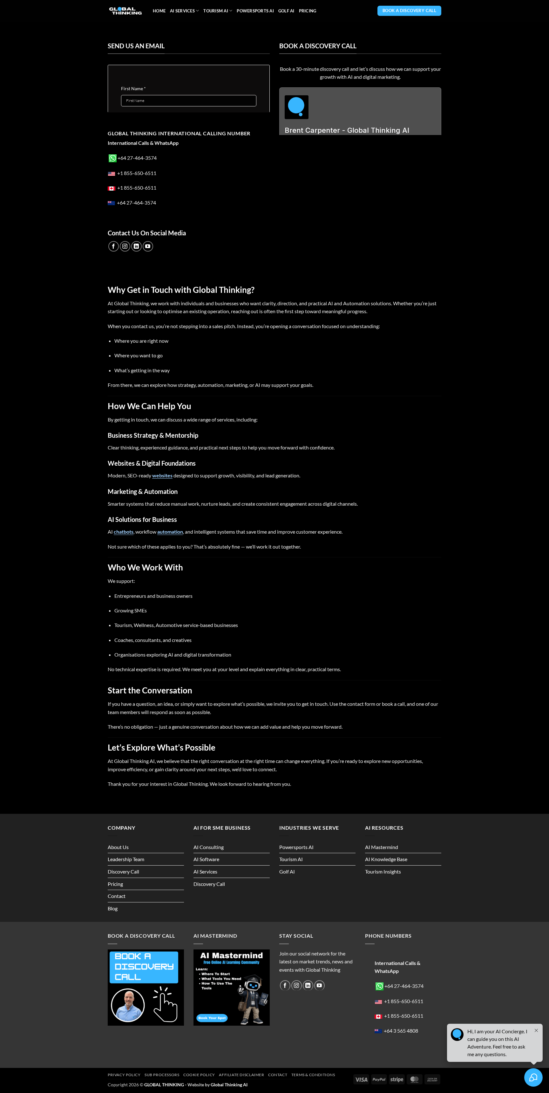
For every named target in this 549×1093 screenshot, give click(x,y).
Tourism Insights (383, 871)
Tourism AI (215, 10)
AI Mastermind (381, 847)
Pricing (307, 10)
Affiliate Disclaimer (241, 1074)
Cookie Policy (199, 1074)
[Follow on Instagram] (125, 246)
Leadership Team (126, 859)
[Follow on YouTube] (148, 246)
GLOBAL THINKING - (165, 1084)
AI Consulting (208, 847)
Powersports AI (255, 10)
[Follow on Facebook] (113, 246)
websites (162, 475)
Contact (116, 896)
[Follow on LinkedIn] (136, 246)
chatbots (123, 532)
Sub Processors (162, 1074)
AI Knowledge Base (386, 859)
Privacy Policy (124, 1074)
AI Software (206, 859)
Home (159, 10)
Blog (113, 908)
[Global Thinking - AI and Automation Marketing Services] (125, 11)
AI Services (182, 10)
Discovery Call (123, 871)
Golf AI (286, 10)
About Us (118, 847)
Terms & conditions (313, 1074)
